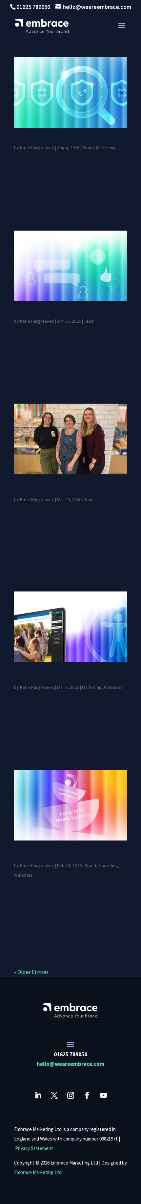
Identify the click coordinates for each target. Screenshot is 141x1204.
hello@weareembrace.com (71, 1063)
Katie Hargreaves (37, 148)
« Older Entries (31, 972)
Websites (113, 687)
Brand (88, 148)
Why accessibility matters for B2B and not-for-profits (70, 677)
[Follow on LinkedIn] (38, 1095)
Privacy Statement (34, 1148)
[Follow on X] (54, 1095)
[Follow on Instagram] (70, 1095)
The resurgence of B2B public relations (64, 140)
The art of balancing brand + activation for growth (70, 856)
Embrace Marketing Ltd (38, 1172)
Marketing (106, 148)
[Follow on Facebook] (87, 1095)
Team (89, 321)
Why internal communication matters (62, 314)
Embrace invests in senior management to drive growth (69, 489)
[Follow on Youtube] (103, 1095)
